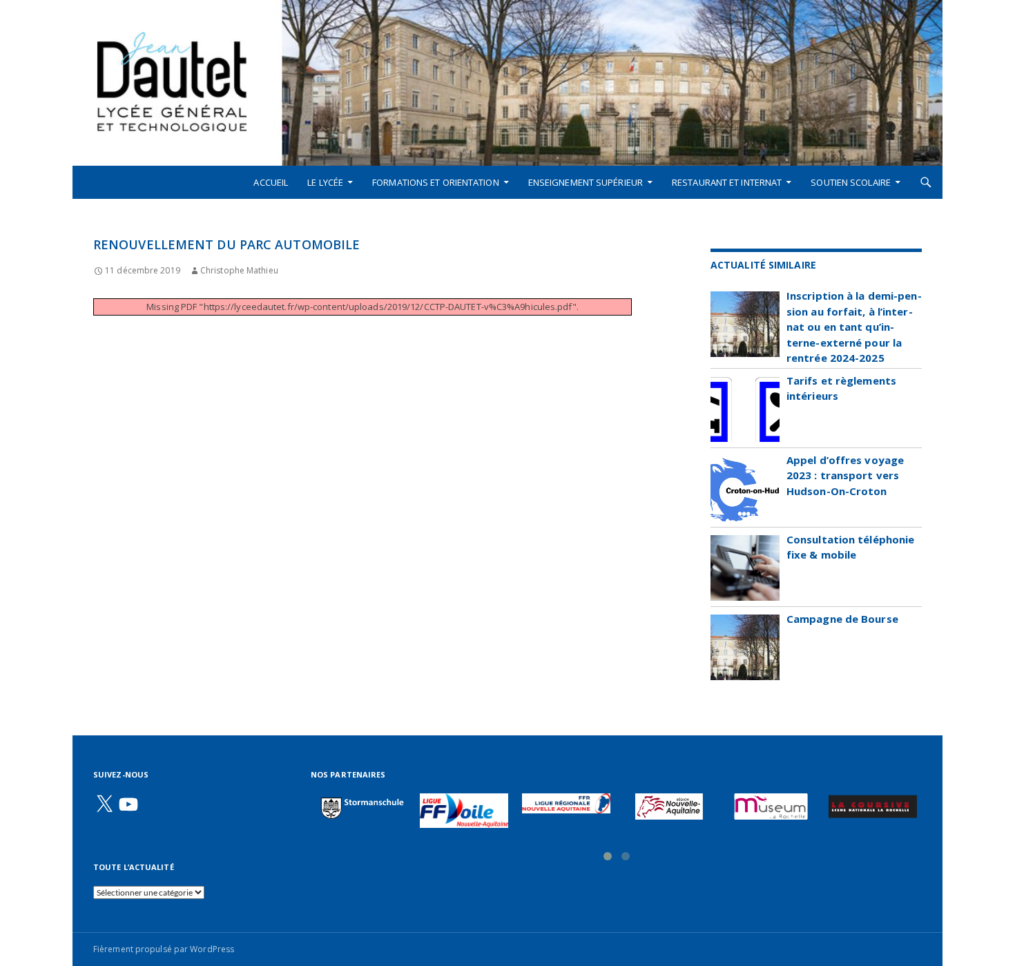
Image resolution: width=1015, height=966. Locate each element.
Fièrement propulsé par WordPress (163, 949)
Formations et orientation (435, 182)
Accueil (270, 182)
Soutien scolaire (851, 182)
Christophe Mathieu (239, 270)
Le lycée (325, 182)
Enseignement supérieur (585, 182)
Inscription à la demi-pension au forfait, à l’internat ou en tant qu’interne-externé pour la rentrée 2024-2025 (854, 327)
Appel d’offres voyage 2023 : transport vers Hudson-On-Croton (845, 475)
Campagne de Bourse (842, 619)
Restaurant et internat (727, 182)
